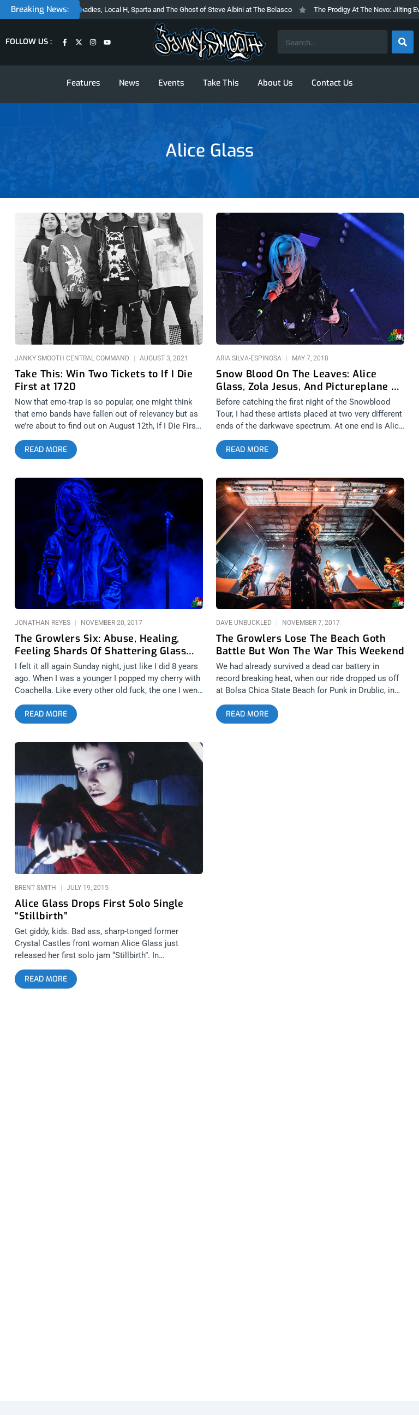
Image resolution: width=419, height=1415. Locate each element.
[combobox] (332, 42)
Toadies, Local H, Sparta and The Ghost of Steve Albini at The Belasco (167, 9)
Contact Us (332, 82)
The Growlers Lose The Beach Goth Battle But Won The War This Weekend (310, 645)
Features (83, 82)
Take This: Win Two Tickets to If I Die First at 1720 (104, 380)
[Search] (403, 42)
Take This (221, 82)
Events (171, 82)
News (129, 82)
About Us (275, 82)
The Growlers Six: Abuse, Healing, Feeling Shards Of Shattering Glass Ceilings (100, 645)
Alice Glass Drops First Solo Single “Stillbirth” (99, 910)
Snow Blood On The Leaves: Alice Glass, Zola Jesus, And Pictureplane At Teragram (309, 380)
